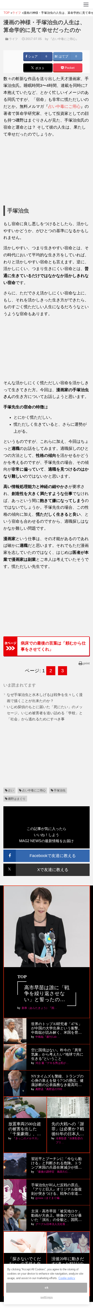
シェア (32, 56)
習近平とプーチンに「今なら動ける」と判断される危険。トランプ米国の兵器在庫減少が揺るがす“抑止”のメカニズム (56, 1163)
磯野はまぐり (17, 798)
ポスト (39, 68)
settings (46, 1297)
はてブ (63, 56)
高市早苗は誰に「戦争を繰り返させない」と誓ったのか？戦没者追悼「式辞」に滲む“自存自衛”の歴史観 (46, 994)
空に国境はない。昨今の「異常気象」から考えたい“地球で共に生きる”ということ (57, 1054)
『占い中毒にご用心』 (64, 39)
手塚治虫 (59, 790)
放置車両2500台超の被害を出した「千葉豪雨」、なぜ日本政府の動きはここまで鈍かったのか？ (24, 1129)
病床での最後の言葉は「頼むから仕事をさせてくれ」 (53, 646)
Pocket (69, 67)
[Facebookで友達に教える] (46, 851)
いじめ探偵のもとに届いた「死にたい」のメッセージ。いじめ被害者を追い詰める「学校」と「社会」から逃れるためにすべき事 (45, 713)
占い (11, 790)
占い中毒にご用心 (64, 106)
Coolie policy (66, 1278)
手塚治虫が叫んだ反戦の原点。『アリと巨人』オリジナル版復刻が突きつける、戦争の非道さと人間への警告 (56, 1189)
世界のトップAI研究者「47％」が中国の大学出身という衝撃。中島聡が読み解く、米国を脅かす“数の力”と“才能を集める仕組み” (57, 1028)
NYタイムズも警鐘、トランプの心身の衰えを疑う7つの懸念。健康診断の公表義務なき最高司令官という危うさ (57, 1080)
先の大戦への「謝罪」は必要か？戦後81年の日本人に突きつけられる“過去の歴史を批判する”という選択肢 (67, 1129)
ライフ (13, 39)
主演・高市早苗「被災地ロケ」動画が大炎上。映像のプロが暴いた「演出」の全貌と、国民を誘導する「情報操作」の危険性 (56, 1215)
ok (46, 1287)
